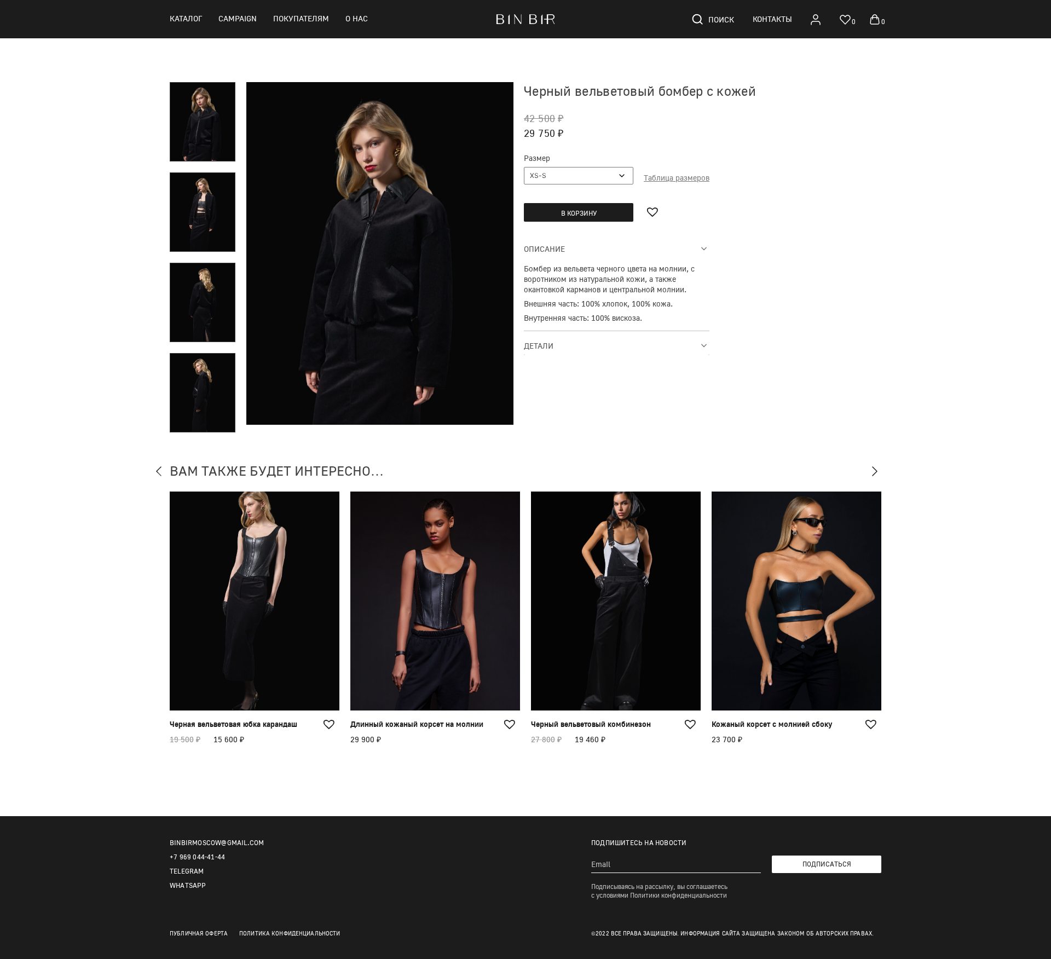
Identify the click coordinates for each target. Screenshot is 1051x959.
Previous (162, 472)
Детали (538, 345)
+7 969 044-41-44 (197, 857)
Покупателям (301, 18)
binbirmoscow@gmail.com (217, 843)
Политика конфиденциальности (289, 933)
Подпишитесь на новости (638, 843)
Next (878, 472)
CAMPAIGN (237, 18)
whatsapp (188, 885)
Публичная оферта (199, 933)
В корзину (579, 213)
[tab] (616, 248)
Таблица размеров (676, 177)
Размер (537, 158)
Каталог (186, 18)
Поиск (721, 19)
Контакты (772, 19)
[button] (654, 211)
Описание (544, 248)
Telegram (187, 871)
